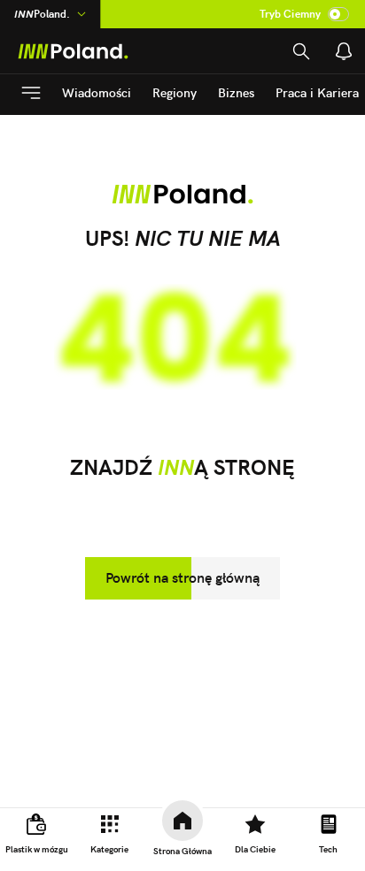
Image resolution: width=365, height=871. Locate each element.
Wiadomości (96, 93)
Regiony (174, 93)
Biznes (236, 93)
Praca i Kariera (317, 93)
